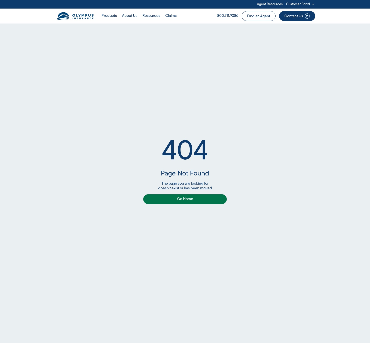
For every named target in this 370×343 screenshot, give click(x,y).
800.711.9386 (227, 16)
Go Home (185, 199)
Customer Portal (298, 4)
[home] (75, 16)
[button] (300, 4)
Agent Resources (270, 4)
